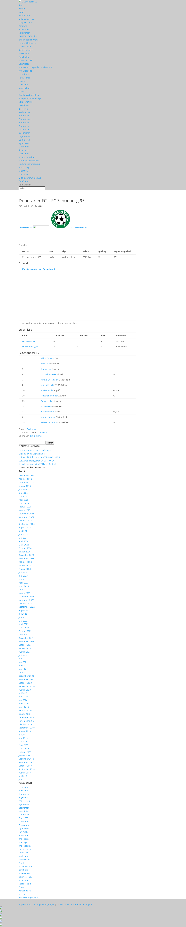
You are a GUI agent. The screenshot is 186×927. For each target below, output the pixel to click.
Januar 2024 (24, 551)
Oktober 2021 (25, 644)
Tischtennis (24, 77)
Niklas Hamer (47, 411)
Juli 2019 (23, 734)
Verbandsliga (25, 890)
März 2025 (24, 503)
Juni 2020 (23, 696)
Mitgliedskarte (26, 22)
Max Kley (45, 363)
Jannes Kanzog (48, 417)
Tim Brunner (36, 435)
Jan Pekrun (43, 432)
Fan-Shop (23, 181)
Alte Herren (24, 800)
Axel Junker (32, 429)
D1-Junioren (24, 129)
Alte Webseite (25, 70)
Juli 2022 (23, 613)
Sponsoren (24, 150)
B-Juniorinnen (25, 119)
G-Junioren (24, 146)
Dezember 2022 (26, 596)
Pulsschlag (24, 167)
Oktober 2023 (25, 562)
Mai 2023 (23, 579)
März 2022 (24, 627)
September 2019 (27, 727)
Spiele (22, 91)
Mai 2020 (23, 700)
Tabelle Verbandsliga (29, 95)
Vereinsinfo (24, 15)
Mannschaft (24, 88)
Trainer (22, 887)
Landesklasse (25, 849)
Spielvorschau (25, 876)
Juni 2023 (23, 575)
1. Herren (23, 84)
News (21, 12)
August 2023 (25, 569)
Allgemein (23, 797)
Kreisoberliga (25, 845)
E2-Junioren (24, 139)
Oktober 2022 (25, 603)
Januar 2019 (24, 755)
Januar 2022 (24, 634)
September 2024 (27, 524)
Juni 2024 (23, 534)
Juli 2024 (23, 531)
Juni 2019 (23, 738)
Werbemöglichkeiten (29, 160)
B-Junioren (24, 122)
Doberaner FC (29, 341)
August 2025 (25, 486)
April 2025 (23, 499)
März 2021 (24, 669)
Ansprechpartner (27, 157)
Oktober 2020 (25, 682)
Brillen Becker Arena (29, 39)
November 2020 (26, 679)
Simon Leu (46, 369)
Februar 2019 (25, 752)
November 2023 (26, 558)
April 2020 (23, 703)
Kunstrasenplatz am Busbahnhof (38, 269)
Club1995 (23, 170)
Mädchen (23, 856)
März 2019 (24, 748)
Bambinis (23, 811)
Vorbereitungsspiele (28, 897)
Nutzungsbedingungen (43, 904)
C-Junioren (24, 126)
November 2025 (26, 475)
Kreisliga (23, 842)
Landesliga (24, 852)
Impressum (24, 904)
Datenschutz (63, 904)
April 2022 (23, 624)
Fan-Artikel (24, 831)
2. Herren (23, 108)
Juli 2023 (23, 572)
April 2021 (23, 665)
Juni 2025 (23, 493)
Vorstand (23, 26)
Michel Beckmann (49, 379)
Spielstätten (24, 32)
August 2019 (25, 731)
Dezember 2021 (26, 638)
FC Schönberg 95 (30, 346)
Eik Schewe (46, 406)
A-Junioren (24, 115)
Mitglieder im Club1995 (30, 177)
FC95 (25, 205)
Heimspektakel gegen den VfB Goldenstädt (39, 457)
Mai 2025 (23, 496)
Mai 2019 (23, 741)
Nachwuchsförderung (29, 164)
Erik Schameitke (48, 374)
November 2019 (26, 720)
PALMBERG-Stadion (28, 36)
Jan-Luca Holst (48, 385)
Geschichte (24, 53)
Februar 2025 (25, 506)
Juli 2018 (23, 776)
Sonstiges (23, 870)
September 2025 (27, 482)
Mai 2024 (23, 537)
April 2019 (23, 745)
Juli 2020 (23, 693)
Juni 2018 (23, 779)
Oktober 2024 (25, 520)
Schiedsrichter (26, 50)
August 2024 (25, 527)
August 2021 (25, 651)
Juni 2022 (23, 617)
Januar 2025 (24, 510)
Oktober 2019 (25, 724)
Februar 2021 (25, 672)
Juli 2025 (23, 489)
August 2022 (25, 610)
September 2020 (27, 686)
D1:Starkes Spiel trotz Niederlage (35, 450)
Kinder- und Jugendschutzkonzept (35, 67)
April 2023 (23, 582)
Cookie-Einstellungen (81, 904)
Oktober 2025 (25, 479)
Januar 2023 (24, 593)
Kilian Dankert (48, 358)
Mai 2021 (23, 662)
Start (21, 5)
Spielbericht (24, 873)
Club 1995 (23, 818)
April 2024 (23, 541)
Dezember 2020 (26, 675)
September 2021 (27, 648)
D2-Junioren (24, 132)
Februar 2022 (25, 631)
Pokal (21, 863)
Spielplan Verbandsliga (30, 98)
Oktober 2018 (25, 765)
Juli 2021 (23, 655)
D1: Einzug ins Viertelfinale (32, 453)
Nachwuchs (24, 112)
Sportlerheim (25, 46)
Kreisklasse (24, 838)
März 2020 (24, 707)
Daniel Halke (47, 401)
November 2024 (26, 517)
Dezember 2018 (26, 758)
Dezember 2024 (26, 513)
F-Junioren (24, 143)
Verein (22, 8)
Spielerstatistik (26, 101)
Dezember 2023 (26, 555)
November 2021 (26, 641)
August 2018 (25, 772)
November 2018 (26, 762)
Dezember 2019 (26, 717)
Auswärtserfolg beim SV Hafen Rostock (37, 464)
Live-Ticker (24, 105)
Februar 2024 (25, 548)
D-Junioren (24, 821)
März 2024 (24, 544)
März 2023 (24, 586)
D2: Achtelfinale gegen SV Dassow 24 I (37, 460)
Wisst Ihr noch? (26, 60)
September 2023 (27, 565)
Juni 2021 (23, 658)
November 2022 (26, 600)
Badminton (24, 74)
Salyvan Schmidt (49, 422)
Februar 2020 (25, 710)
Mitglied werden (27, 19)
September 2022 (27, 606)
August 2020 (25, 689)
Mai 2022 (23, 620)
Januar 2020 (24, 714)
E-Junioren (24, 825)
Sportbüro (23, 29)
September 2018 (27, 769)
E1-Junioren (24, 136)
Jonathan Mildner (49, 395)
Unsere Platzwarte (27, 43)
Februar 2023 (25, 589)
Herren (22, 81)
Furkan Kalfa (47, 390)
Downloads (24, 63)
